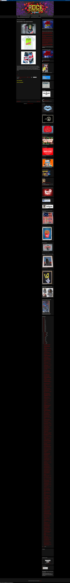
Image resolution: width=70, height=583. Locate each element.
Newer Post (18, 101)
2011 (43, 330)
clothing (20, 78)
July (44, 337)
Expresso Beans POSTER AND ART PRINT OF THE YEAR (47, 440)
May (44, 339)
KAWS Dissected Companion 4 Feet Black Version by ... (47, 528)
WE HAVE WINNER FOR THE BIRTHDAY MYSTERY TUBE (47, 513)
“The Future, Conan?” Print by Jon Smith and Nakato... (47, 439)
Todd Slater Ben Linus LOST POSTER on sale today (47, 524)
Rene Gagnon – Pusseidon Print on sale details (47, 350)
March (44, 341)
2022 (43, 319)
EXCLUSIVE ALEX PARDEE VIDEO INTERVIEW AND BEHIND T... (47, 347)
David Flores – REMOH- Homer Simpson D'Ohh (47, 500)
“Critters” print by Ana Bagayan (47, 433)
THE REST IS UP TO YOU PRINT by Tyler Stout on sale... (47, 544)
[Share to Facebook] (35, 77)
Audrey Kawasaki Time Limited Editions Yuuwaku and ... (47, 492)
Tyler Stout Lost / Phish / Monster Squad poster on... (47, 456)
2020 (43, 321)
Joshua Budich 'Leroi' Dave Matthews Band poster (47, 511)
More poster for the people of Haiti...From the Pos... (47, 383)
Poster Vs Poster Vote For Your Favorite (36, 17)
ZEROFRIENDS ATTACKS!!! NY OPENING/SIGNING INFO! (47, 405)
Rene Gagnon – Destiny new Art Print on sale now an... (47, 475)
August (45, 336)
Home (29, 101)
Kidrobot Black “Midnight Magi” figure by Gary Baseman (47, 489)
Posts (44, 567)
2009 (43, 546)
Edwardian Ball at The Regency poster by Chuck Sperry (47, 379)
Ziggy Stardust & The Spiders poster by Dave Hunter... (47, 471)
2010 (43, 331)
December (45, 332)
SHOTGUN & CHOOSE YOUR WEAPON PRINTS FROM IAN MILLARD (47, 378)
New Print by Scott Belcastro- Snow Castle (47, 443)
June (44, 338)
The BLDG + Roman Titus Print (47, 448)
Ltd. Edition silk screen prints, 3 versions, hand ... (47, 398)
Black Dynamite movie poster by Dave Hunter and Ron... (47, 416)
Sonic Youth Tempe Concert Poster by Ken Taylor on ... (47, 414)
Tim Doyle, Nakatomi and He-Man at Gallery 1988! (47, 502)
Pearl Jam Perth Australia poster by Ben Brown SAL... (47, 483)
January (45, 343)
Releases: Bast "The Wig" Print (47, 447)
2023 (43, 318)
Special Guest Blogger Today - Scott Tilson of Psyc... (47, 472)
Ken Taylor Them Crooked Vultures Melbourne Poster (47, 453)
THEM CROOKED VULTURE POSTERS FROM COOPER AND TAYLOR (47, 395)
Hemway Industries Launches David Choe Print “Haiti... (47, 367)
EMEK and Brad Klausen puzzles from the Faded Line (47, 538)
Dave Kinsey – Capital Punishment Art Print (46, 503)
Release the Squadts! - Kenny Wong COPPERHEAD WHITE (47, 446)
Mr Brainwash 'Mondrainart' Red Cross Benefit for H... (47, 450)
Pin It (17, 75)
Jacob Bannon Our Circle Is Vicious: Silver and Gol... (47, 352)
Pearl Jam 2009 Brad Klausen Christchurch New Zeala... (47, 507)
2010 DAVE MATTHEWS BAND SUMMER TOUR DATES (47, 355)
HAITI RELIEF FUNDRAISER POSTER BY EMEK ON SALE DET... (47, 411)
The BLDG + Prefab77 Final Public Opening (47, 536)
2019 (43, 322)
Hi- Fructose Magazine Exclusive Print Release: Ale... (47, 485)
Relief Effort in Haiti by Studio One (47, 432)
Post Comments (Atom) (30, 103)
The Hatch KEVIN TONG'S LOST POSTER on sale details (47, 531)
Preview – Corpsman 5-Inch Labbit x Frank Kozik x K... (47, 495)
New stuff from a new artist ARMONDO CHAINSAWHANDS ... (47, 382)
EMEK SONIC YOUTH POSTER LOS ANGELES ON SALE (47, 444)
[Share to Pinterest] (36, 77)
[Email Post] (31, 77)
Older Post (38, 101)
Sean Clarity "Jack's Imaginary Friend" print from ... (47, 362)
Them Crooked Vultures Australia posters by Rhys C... (47, 429)
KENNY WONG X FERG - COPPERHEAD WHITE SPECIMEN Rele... (47, 407)
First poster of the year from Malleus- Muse (47, 402)
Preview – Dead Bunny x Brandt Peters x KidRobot (47, 497)
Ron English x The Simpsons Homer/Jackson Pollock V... (47, 510)
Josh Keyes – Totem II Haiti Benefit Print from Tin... (47, 397)
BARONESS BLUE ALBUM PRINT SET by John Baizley (47, 480)
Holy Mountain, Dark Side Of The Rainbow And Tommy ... (47, 390)
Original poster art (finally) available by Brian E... (47, 464)
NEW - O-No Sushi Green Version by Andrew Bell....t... (47, 421)
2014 (43, 327)
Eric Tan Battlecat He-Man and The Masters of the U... (47, 539)
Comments (44, 568)
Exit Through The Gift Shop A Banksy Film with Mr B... (47, 419)
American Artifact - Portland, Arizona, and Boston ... (47, 427)
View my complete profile (45, 185)
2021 (43, 320)
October (45, 334)
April (44, 340)
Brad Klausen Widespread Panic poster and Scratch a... (47, 543)
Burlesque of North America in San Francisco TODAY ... (47, 525)
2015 (43, 326)
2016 (43, 325)
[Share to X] (34, 77)
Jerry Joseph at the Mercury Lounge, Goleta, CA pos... (47, 388)
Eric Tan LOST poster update (47, 422)
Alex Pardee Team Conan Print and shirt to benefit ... (47, 459)
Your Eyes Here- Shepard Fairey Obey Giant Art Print (47, 481)
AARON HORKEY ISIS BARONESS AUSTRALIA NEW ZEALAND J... (47, 349)
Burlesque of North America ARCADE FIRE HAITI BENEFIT (47, 358)
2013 (43, 328)
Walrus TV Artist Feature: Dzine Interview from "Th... (47, 530)
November (45, 333)
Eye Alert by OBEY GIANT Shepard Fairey (47, 431)
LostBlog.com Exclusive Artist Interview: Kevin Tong (47, 498)
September (45, 335)
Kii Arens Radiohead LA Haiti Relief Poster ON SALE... (47, 393)
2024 (43, 317)
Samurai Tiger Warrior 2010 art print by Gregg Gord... (47, 413)
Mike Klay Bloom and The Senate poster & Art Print (47, 423)
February (45, 342)
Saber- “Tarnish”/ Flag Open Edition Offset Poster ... (47, 374)
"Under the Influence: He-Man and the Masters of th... (47, 519)
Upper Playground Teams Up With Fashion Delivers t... (47, 434)
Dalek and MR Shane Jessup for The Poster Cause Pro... (47, 467)
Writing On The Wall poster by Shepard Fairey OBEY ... (47, 376)
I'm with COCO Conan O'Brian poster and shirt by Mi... (47, 466)
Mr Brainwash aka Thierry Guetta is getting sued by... (47, 522)
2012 (43, 329)
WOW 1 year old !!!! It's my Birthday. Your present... (47, 516)
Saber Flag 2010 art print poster (47, 514)
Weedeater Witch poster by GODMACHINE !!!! (47, 454)
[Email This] (33, 77)
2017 (43, 324)
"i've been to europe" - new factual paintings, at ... (47, 357)
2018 (43, 323)
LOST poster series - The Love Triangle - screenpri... (47, 426)
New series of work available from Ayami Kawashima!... (47, 469)
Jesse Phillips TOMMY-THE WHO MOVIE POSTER (47, 365)
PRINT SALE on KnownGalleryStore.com (47, 409)
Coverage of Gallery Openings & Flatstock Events (23, 17)
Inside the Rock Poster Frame (23, 77)
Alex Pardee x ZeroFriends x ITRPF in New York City (47, 371)
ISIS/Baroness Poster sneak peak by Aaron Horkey (47, 463)
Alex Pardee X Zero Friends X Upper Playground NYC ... (47, 344)
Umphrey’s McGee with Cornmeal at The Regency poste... (47, 458)
